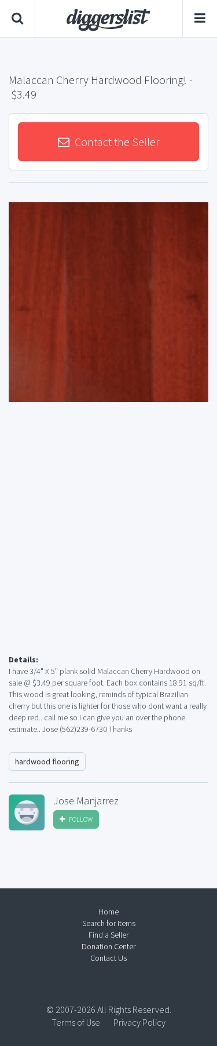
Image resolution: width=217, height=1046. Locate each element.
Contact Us (108, 958)
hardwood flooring (47, 761)
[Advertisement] (108, 542)
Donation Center (108, 946)
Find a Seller (108, 935)
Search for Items (108, 923)
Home (108, 911)
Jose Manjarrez (86, 800)
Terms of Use (76, 1022)
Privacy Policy (139, 1022)
